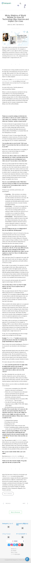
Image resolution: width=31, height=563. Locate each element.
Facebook (18, 458)
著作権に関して (14, 548)
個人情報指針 (13, 550)
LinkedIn (13, 458)
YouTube (25, 458)
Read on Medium (8, 493)
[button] (20, 3)
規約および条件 (14, 552)
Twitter (5, 458)
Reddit (9, 458)
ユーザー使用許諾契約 (15, 554)
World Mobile (19, 440)
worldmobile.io (14, 456)
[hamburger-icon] (18, 6)
